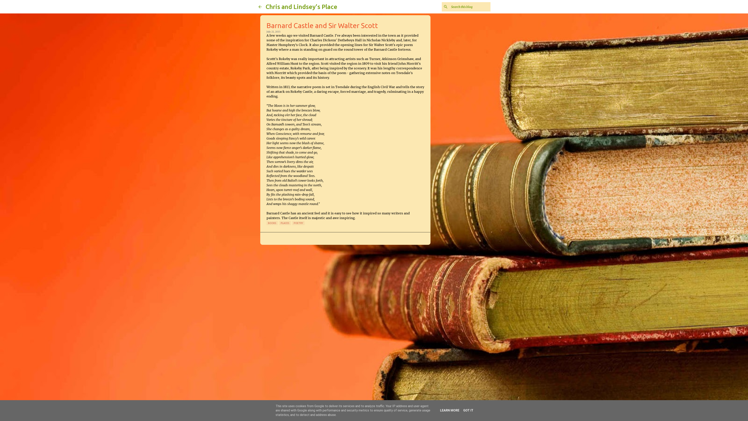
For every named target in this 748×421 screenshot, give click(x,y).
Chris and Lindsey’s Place (301, 6)
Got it (468, 410)
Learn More (449, 410)
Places (285, 223)
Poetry (298, 223)
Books (272, 223)
